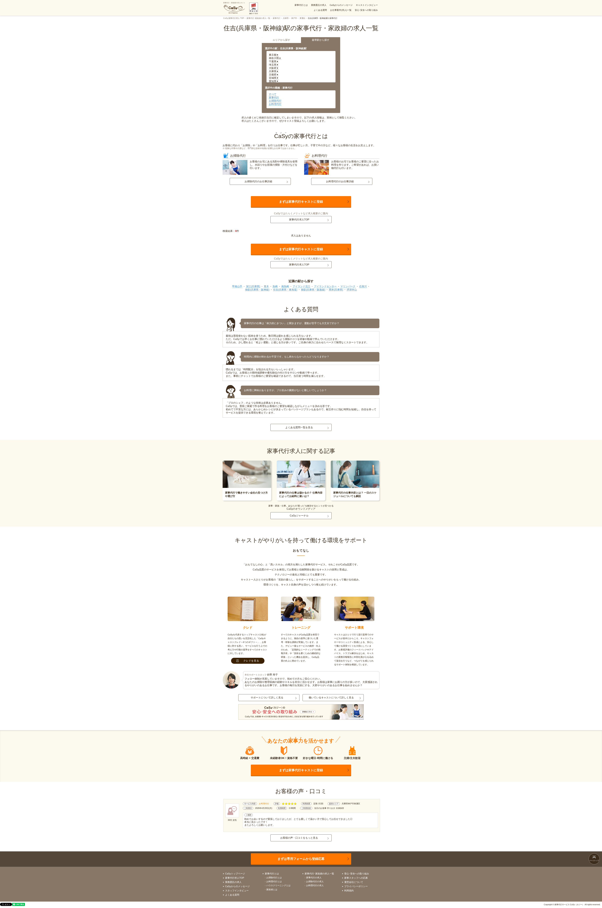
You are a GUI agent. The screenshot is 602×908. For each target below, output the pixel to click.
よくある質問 (320, 10)
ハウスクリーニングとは (278, 885)
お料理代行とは (274, 881)
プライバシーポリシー (356, 886)
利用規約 (349, 890)
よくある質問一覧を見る (299, 427)
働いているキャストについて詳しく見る (331, 697)
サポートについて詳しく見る (267, 697)
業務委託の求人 (318, 5)
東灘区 (302, 18)
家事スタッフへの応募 (356, 877)
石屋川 (363, 286)
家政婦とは (271, 889)
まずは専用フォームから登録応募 (301, 858)
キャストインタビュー (367, 5)
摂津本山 (352, 289)
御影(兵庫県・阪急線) (313, 289)
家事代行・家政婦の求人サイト (234, 3)
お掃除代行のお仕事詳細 (258, 181)
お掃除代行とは (274, 877)
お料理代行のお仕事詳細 (340, 181)
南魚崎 (285, 286)
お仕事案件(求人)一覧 (340, 10)
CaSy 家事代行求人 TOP (233, 18)
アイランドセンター (325, 286)
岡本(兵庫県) (336, 289)
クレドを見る (251, 660)
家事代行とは (301, 5)
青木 (266, 286)
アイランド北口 (301, 286)
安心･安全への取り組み (366, 10)
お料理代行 (275, 104)
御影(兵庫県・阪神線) (257, 289)
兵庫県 (286, 18)
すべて (272, 94)
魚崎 (275, 286)
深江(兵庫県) (253, 286)
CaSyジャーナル (299, 515)
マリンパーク (347, 286)
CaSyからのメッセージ (341, 5)
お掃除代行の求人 (315, 881)
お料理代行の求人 (315, 885)
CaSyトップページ (235, 873)
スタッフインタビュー (237, 890)
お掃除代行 (275, 100)
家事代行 (276, 18)
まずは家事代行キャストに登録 (301, 201)
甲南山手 (237, 286)
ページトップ (594, 860)
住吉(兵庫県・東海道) (285, 289)
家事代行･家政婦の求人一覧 (258, 18)
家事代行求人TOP (299, 219)
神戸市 (294, 18)
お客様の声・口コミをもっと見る (299, 837)
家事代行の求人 (314, 877)
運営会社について (353, 882)
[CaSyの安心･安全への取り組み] (301, 712)
